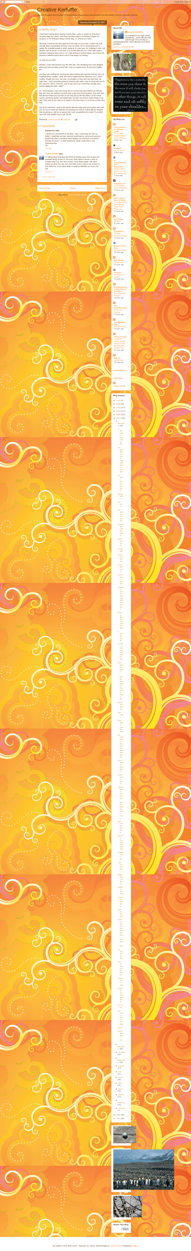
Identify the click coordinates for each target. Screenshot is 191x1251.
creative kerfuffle (51, 154)
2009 (118, 411)
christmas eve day (120, 579)
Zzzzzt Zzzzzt (119, 150)
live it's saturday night (120, 968)
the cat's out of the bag (120, 1017)
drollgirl (117, 148)
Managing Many (120, 250)
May (120, 1083)
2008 (118, 414)
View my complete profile (123, 47)
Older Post (100, 188)
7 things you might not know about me (120, 687)
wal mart (120, 714)
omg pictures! (120, 568)
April (120, 1089)
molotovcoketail (116, 1246)
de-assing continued (120, 515)
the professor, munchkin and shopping (120, 746)
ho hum (120, 504)
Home (72, 188)
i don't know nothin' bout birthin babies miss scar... (120, 802)
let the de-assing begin (120, 529)
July (120, 1072)
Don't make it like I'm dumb (120, 199)
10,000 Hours (119, 360)
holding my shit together (120, 995)
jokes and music (120, 542)
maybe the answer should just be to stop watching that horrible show (119, 343)
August (121, 1066)
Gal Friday (118, 219)
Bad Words (119, 260)
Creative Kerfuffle (57, 9)
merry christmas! (120, 558)
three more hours (120, 779)
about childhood (120, 705)
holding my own (120, 890)
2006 (118, 1115)
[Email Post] (76, 119)
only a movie (119, 386)
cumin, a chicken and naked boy (120, 651)
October (121, 1052)
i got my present (120, 866)
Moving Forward (120, 327)
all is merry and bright (120, 765)
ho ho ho (120, 1006)
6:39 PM (48, 172)
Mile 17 (117, 358)
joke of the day (120, 912)
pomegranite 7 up (120, 1035)
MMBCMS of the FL (120, 879)
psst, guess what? (120, 666)
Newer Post (44, 188)
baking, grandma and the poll (120, 620)
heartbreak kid (120, 855)
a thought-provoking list (120, 436)
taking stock (120, 496)
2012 (118, 400)
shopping (120, 550)
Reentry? (117, 221)
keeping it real (120, 981)
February (121, 1102)
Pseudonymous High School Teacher (120, 289)
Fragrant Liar (119, 183)
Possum (117, 273)
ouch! (120, 1027)
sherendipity (119, 370)
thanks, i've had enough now (120, 842)
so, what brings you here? (120, 483)
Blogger (135, 1246)
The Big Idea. (119, 262)
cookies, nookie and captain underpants (120, 598)
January (121, 1108)
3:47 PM (48, 149)
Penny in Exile (120, 337)
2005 (118, 1118)
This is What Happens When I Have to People (120, 136)
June (120, 1077)
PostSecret (119, 231)
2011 (118, 404)
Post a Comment (48, 177)
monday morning (120, 901)
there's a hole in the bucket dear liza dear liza (120, 933)
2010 (118, 407)
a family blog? (120, 635)
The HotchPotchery (120, 307)
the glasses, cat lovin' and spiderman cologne (120, 460)
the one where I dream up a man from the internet (120, 171)
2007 (118, 418)
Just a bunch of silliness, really (120, 129)
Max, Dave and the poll (120, 725)
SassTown (118, 378)
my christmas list (120, 953)
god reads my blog (120, 826)
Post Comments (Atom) (77, 195)
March (121, 1094)
